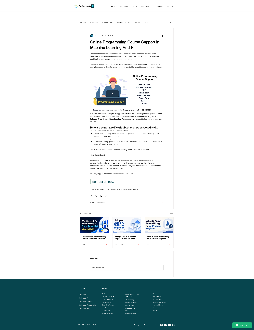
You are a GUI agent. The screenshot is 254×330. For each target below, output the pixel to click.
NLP (126, 311)
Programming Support (98, 189)
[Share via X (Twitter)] (96, 196)
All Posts (83, 22)
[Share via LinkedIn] (101, 196)
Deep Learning (130, 308)
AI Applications (107, 22)
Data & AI (137, 22)
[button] (113, 6)
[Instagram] (161, 325)
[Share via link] (106, 196)
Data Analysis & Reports (114, 189)
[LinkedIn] (165, 325)
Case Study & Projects (130, 189)
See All (171, 213)
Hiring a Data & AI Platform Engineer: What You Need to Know (126, 238)
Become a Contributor (159, 302)
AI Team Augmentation (132, 297)
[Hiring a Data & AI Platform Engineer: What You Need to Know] (127, 225)
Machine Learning (123, 22)
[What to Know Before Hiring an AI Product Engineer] (159, 225)
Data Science (129, 305)
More (146, 22)
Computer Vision (130, 314)
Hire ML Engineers (131, 302)
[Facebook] (173, 325)
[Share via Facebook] (91, 196)
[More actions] (162, 36)
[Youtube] (169, 325)
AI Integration (106, 310)
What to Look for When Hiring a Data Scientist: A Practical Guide (94, 238)
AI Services (94, 22)
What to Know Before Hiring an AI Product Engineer (158, 238)
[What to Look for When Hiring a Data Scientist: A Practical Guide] (94, 225)
